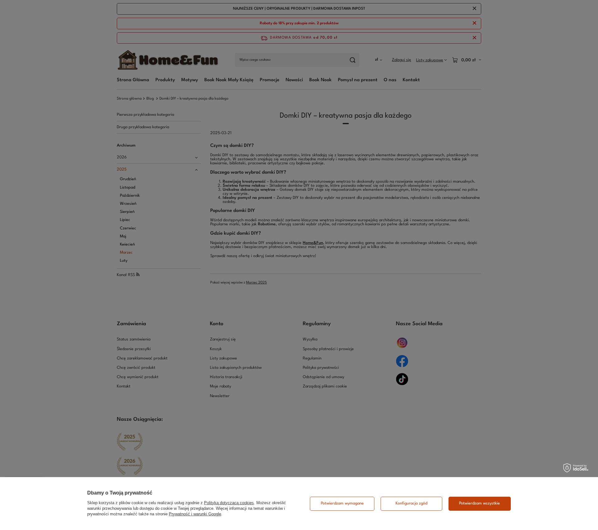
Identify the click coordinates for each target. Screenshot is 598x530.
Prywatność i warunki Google (195, 514)
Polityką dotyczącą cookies (229, 502)
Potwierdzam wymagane (342, 503)
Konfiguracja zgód (411, 503)
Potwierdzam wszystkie (479, 503)
